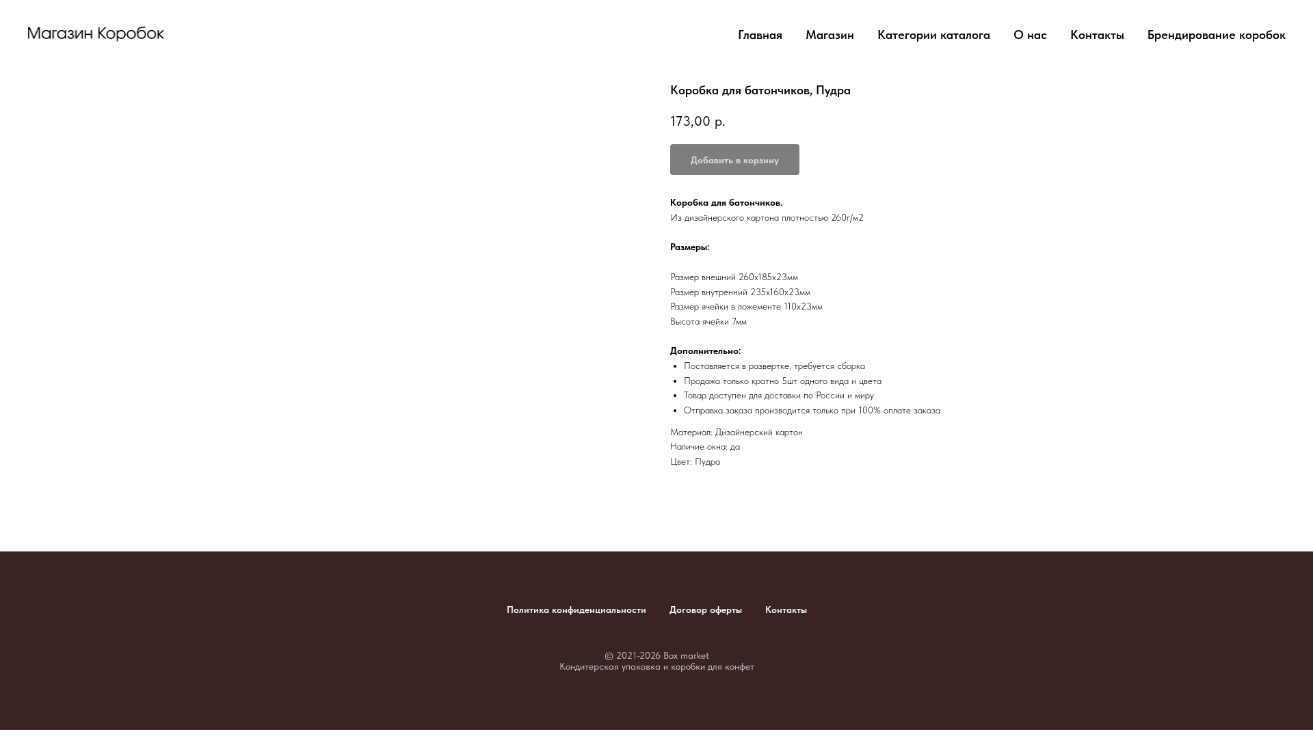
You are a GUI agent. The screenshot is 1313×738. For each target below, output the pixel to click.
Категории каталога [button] (933, 34)
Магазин (830, 34)
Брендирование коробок (1217, 34)
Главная (760, 34)
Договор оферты (705, 609)
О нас (1030, 34)
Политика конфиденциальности (576, 609)
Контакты (1097, 34)
